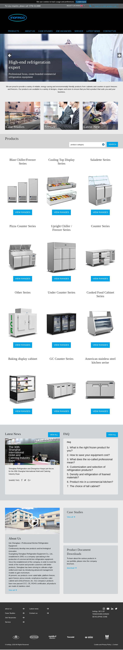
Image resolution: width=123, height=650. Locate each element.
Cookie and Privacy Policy (102, 644)
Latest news (93, 31)
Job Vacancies (63, 31)
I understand (81, 2)
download (71, 568)
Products (13, 31)
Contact (115, 644)
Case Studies (45, 31)
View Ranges (22, 212)
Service (78, 31)
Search (112, 144)
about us (30, 31)
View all (54, 435)
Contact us (109, 31)
